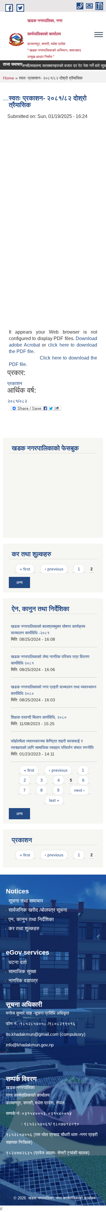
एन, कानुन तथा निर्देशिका (31, 919)
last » (54, 800)
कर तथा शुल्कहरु (24, 928)
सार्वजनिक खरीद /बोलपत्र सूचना (38, 910)
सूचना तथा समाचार (26, 901)
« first (25, 569)
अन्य (19, 582)
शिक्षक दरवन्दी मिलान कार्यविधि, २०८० (39, 717)
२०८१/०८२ (17, 401)
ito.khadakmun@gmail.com (32, 1034)
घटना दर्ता (18, 962)
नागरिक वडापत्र (23, 980)
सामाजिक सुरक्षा (22, 971)
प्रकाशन (14, 383)
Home (8, 78)
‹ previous (54, 569)
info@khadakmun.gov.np (30, 1044)
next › (79, 790)
